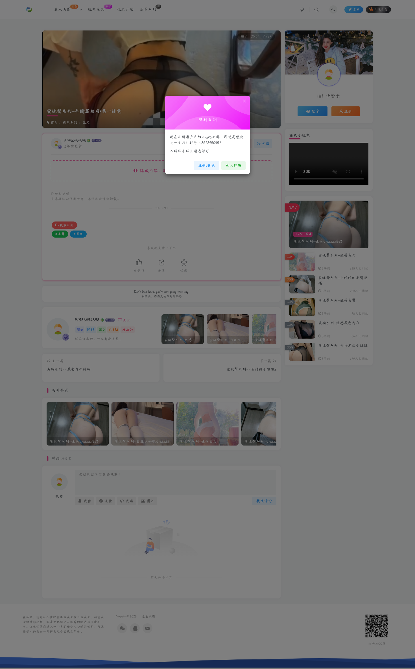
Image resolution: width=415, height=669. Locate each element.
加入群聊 (233, 165)
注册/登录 (206, 165)
